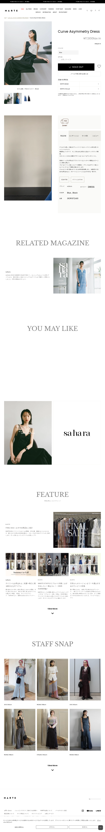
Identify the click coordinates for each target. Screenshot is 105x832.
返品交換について (9, 813)
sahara (72, 186)
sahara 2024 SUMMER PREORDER (18, 18)
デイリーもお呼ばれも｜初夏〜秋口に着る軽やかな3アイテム (21, 584)
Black (8, 376)
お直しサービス (66, 59)
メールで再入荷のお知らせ (79, 74)
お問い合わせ (8, 810)
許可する (51, 827)
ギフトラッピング (37, 813)
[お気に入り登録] (99, 66)
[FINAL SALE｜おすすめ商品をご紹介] (77, 530)
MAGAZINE (68, 9)
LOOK (80, 9)
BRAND (36, 9)
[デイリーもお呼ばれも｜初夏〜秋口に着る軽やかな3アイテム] (21, 564)
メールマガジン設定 (61, 810)
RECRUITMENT (63, 12)
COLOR (60, 48)
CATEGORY (43, 9)
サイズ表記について (23, 813)
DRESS (91, 186)
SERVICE (38, 12)
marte (11, 524)
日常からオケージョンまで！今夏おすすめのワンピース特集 (85, 584)
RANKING (51, 9)
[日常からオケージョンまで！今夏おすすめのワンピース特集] (85, 564)
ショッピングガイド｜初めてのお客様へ (26, 810)
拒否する (84, 827)
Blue (6, 376)
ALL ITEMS (29, 9)
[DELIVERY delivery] (52, 1)
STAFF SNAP (59, 9)
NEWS (75, 9)
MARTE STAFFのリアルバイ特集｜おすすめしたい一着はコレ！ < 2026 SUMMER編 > (53, 586)
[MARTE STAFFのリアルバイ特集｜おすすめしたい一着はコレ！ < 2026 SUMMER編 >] (53, 564)
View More (53, 608)
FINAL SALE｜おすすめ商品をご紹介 (19, 528)
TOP (5, 18)
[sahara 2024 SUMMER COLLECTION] (77, 276)
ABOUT (55, 12)
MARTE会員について (46, 810)
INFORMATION (47, 12)
